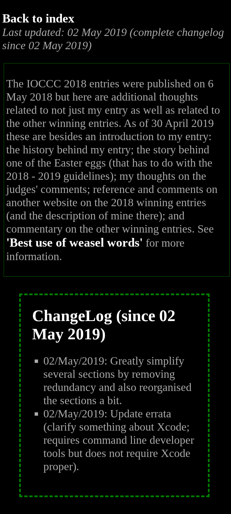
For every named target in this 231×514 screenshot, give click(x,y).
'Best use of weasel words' (74, 242)
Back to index (38, 18)
